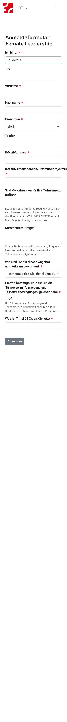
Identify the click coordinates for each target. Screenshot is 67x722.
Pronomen (12, 119)
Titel (8, 69)
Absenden (15, 341)
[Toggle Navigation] (58, 7)
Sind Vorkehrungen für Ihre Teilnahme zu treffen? (33, 192)
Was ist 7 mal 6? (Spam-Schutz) (27, 318)
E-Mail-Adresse (16, 152)
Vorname (12, 86)
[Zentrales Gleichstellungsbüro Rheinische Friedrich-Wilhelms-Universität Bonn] (8, 8)
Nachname (13, 102)
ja (11, 298)
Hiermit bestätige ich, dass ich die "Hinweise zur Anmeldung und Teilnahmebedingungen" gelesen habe (31, 287)
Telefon (10, 136)
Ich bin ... (11, 52)
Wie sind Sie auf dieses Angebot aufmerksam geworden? (27, 264)
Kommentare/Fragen (19, 228)
